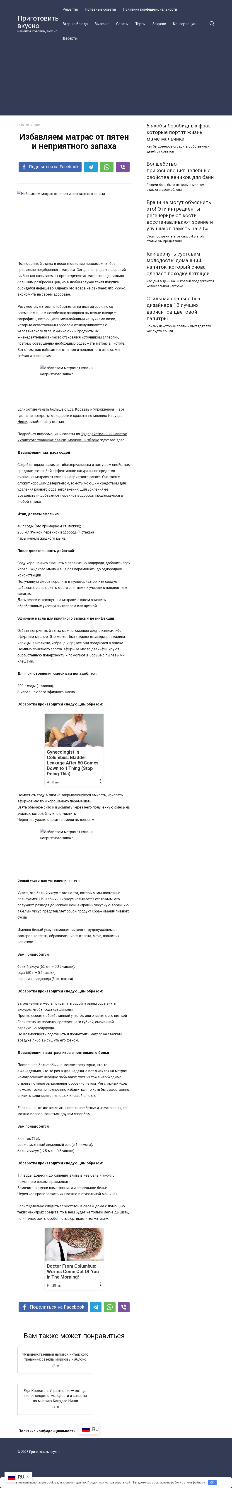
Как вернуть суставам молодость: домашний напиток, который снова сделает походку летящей (178, 263)
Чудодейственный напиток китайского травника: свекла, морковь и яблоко (55, 1356)
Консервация (184, 24)
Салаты (122, 24)
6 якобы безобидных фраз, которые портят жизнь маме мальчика (179, 132)
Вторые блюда (75, 24)
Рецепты (70, 9)
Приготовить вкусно (38, 22)
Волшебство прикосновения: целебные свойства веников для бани (180, 170)
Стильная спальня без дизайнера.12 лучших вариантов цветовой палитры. (173, 308)
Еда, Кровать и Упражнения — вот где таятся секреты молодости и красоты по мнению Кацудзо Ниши (70, 415)
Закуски (159, 24)
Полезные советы (100, 9)
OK (212, 1482)
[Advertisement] (116, 79)
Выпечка (101, 24)
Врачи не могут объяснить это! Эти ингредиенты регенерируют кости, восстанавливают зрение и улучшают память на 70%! (180, 215)
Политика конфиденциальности (150, 9)
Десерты (70, 38)
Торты (140, 24)
